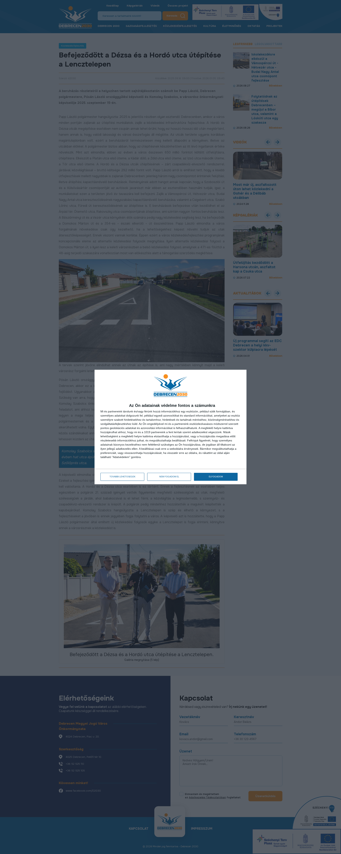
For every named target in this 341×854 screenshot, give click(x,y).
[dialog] (170, 427)
